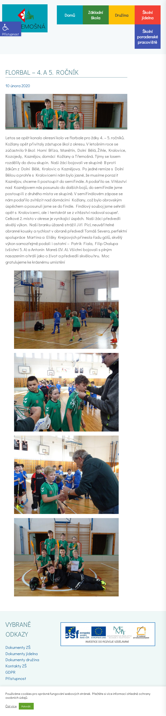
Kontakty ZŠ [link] (16, 666)
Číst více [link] (11, 706)
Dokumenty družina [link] (22, 659)
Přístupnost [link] (15, 678)
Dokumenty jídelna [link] (21, 653)
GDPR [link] (10, 672)
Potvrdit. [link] (26, 706)
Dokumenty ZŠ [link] (17, 647)
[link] (10, 29)
